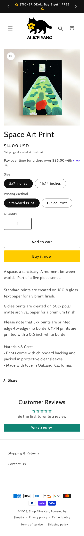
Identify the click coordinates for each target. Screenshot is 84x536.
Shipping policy (58, 524)
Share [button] (12, 380)
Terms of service (32, 524)
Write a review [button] (42, 427)
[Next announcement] (76, 6)
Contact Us (17, 464)
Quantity (10, 214)
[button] (10, 28)
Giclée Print (57, 203)
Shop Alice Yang (39, 511)
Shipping (9, 152)
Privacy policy (38, 517)
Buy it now (42, 256)
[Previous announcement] (8, 6)
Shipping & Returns (23, 453)
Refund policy (61, 517)
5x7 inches (18, 183)
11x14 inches (50, 183)
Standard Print (21, 203)
